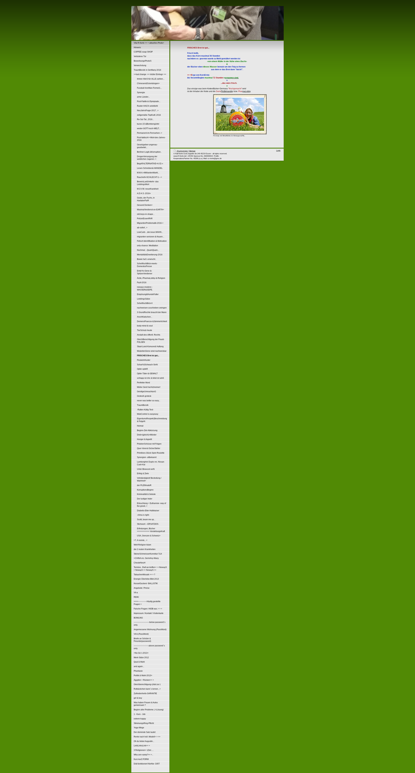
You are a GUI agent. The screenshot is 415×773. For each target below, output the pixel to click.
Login (278, 150)
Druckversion (182, 151)
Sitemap (192, 151)
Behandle (228, 91)
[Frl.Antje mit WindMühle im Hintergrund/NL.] (240, 114)
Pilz (222, 91)
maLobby (246, 91)
